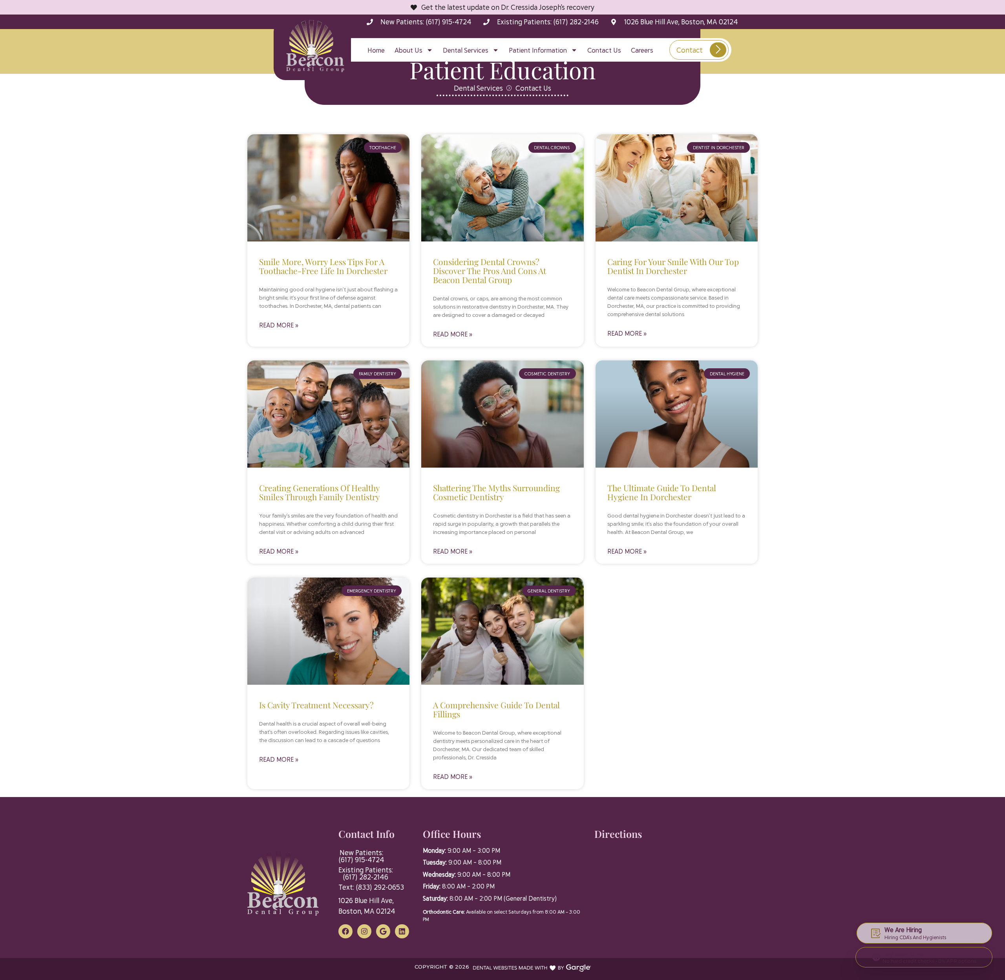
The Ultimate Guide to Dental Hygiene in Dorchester (661, 492)
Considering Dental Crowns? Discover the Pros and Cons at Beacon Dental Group (489, 270)
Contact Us (604, 50)
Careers (642, 50)
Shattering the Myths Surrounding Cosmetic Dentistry (496, 492)
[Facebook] (345, 931)
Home (376, 50)
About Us (408, 50)
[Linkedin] (402, 931)
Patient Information (538, 50)
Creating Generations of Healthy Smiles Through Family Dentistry (319, 492)
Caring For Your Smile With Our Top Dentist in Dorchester (673, 266)
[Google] (383, 931)
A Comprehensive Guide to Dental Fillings (496, 709)
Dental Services (465, 50)
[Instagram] (364, 931)
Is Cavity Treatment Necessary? (316, 704)
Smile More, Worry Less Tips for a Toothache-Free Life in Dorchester (323, 266)
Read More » (278, 324)
